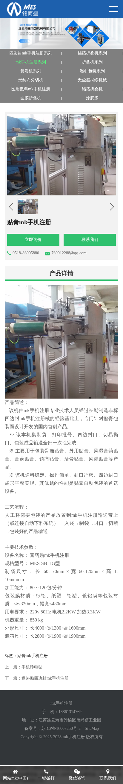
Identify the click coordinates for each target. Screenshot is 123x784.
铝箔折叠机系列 (92, 53)
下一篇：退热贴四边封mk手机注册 (37, 678)
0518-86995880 (26, 253)
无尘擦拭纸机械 (92, 80)
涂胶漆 (92, 98)
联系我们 (90, 239)
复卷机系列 (30, 71)
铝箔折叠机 (92, 89)
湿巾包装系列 (92, 71)
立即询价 (33, 239)
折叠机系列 (92, 62)
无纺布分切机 (30, 80)
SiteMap (92, 728)
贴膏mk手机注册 (32, 656)
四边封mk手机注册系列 (30, 53)
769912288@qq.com (69, 253)
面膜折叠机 (30, 98)
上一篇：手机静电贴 (23, 667)
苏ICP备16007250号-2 (61, 728)
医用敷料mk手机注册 (30, 89)
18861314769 (70, 711)
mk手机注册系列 (31, 62)
